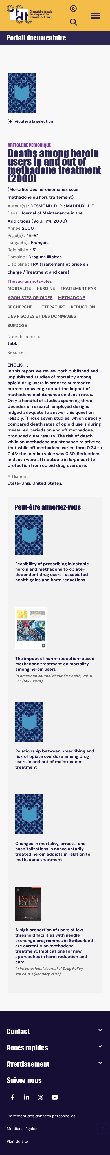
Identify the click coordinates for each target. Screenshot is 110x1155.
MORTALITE (19, 288)
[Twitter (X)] (40, 1097)
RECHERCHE (20, 307)
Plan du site (17, 1141)
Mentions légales (22, 1128)
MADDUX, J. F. (80, 206)
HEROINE (46, 288)
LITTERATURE (51, 307)
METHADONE (71, 297)
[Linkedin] (26, 1097)
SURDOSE (17, 325)
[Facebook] (12, 1097)
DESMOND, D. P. (46, 206)
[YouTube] (54, 1097)
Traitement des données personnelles (41, 1115)
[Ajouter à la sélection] (10, 121)
